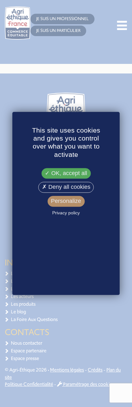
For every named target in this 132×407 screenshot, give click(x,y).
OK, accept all (68, 173)
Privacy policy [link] (66, 212)
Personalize (66, 201)
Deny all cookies (68, 187)
